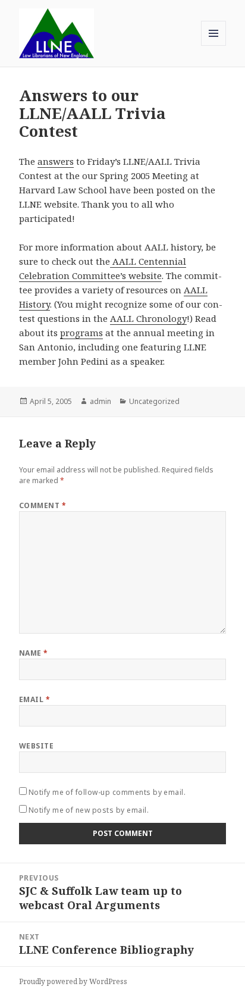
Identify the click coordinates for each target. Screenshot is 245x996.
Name (33, 653)
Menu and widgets (214, 45)
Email (34, 699)
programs (81, 333)
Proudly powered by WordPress (73, 981)
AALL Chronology (148, 318)
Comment (42, 505)
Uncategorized (154, 401)
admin (100, 401)
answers (55, 161)
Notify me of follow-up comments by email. (107, 792)
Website (36, 746)
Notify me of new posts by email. (89, 810)
